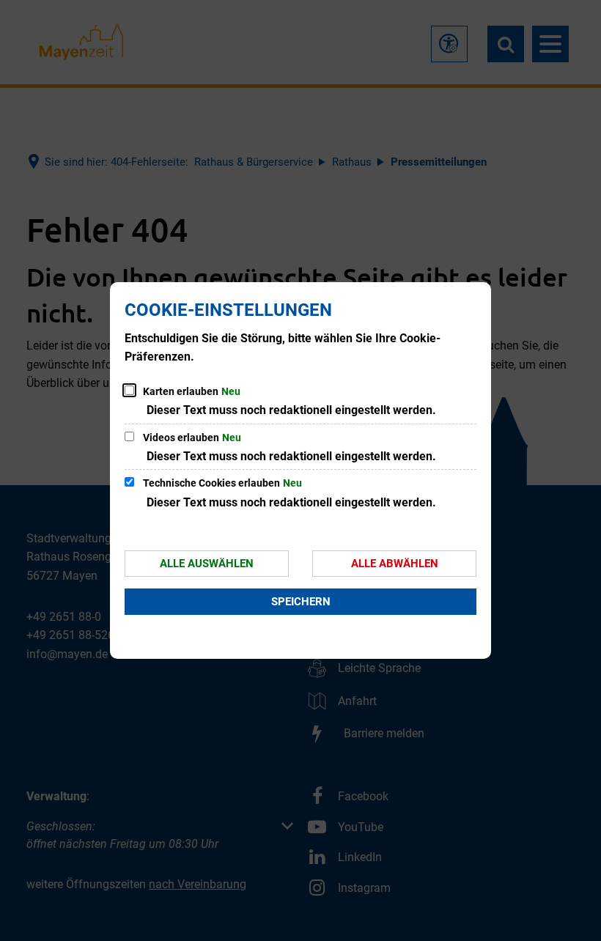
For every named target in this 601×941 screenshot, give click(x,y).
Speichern (301, 601)
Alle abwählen (394, 563)
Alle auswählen (207, 563)
